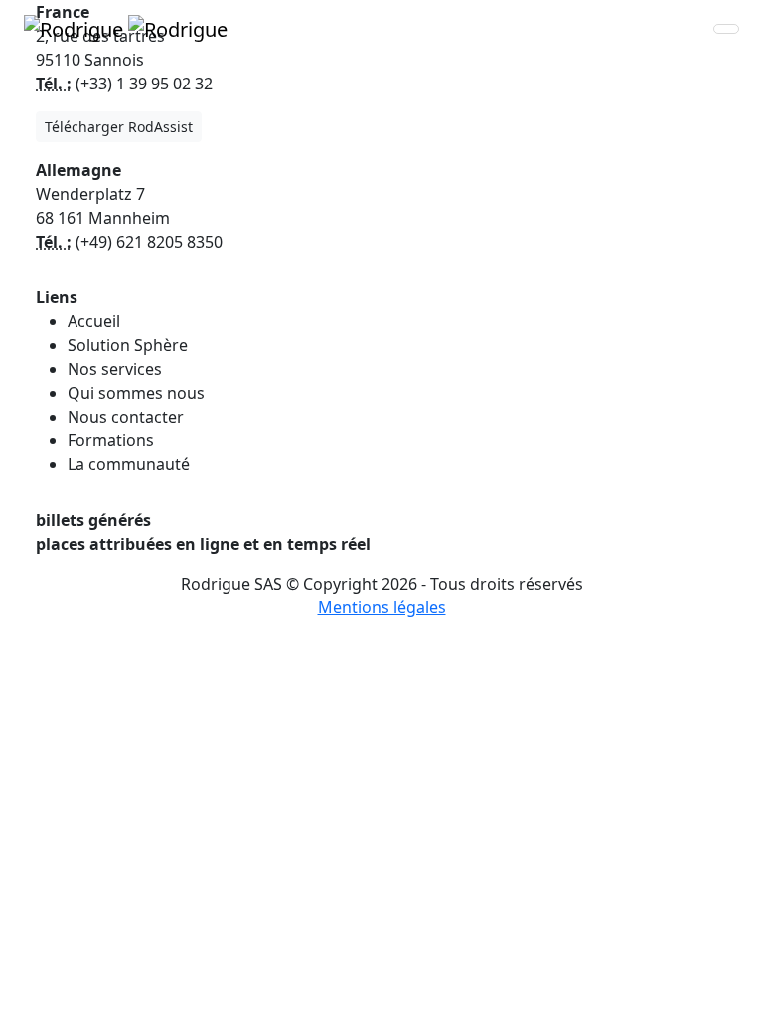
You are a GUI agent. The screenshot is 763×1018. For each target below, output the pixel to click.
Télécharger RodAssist (119, 126)
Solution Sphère (128, 345)
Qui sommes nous (136, 393)
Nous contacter (126, 416)
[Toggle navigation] (726, 29)
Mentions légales (382, 607)
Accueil (94, 321)
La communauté (129, 464)
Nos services (115, 369)
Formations (111, 440)
